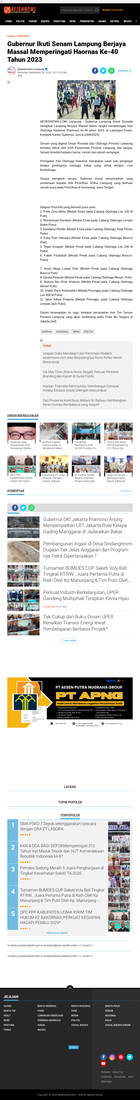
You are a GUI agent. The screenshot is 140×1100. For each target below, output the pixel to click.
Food (74, 1010)
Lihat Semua (70, 641)
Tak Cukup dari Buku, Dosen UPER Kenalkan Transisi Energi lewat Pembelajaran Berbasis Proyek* (78, 623)
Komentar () (124, 70)
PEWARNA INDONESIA (49, 1020)
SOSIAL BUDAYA (79, 1025)
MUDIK (74, 1015)
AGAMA (102, 21)
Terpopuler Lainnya (56, 933)
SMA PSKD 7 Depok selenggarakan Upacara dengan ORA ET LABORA (58, 826)
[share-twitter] (103, 71)
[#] (70, 702)
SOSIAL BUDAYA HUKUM (118, 1025)
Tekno (7, 1029)
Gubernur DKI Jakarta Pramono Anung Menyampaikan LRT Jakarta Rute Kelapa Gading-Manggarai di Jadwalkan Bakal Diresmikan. (85, 526)
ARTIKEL (114, 21)
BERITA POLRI (112, 1006)
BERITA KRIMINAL (47, 1006)
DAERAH (23, 36)
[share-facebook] (95, 71)
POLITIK (20, 21)
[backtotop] (70, 988)
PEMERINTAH (87, 21)
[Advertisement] (70, 659)
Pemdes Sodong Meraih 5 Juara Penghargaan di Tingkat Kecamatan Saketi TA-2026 (62, 871)
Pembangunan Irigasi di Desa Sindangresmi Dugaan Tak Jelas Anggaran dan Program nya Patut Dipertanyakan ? (87, 550)
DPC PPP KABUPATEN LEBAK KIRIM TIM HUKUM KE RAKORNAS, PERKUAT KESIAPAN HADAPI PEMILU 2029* (60, 917)
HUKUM (33, 21)
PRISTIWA (9, 1025)
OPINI (73, 21)
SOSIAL (41, 1025)
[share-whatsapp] (111, 71)
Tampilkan (125, 491)
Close (73, 1047)
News (7, 1020)
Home (8, 21)
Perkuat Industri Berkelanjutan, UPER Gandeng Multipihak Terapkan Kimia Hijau (86, 595)
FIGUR (41, 1010)
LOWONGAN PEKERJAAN (50, 1015)
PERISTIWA (59, 21)
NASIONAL (62, 331)
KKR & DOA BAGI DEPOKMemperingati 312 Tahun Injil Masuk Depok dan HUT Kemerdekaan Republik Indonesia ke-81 (62, 851)
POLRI (108, 1020)
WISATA (128, 21)
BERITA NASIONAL (81, 1006)
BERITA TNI (10, 1010)
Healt (7, 1015)
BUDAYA (45, 21)
